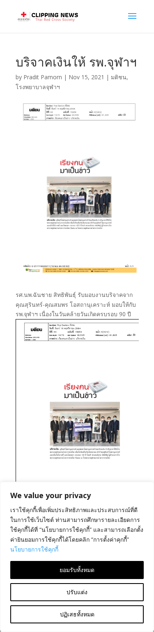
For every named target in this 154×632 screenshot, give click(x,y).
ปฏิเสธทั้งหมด (77, 614)
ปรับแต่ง (77, 592)
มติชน (118, 77)
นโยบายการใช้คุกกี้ (34, 549)
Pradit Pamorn (42, 77)
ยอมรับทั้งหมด (77, 570)
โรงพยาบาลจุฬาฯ (38, 87)
